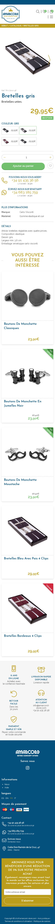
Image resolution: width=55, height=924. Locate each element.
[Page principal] (11, 14)
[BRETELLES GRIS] (27, 58)
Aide (7, 787)
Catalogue (15, 26)
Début (5, 26)
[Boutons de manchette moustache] (27, 453)
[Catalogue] (51, 17)
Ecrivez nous (14, 840)
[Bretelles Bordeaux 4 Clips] (27, 609)
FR (11, 798)
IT (15, 798)
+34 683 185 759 (21, 832)
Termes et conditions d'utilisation (18, 921)
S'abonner (27, 900)
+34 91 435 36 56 (21, 824)
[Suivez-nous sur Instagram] (27, 767)
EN (7, 798)
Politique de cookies (42, 921)
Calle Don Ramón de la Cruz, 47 (24, 848)
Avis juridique (44, 918)
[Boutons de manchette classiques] (27, 297)
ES (3, 798)
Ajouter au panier (23, 166)
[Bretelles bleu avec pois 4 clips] (27, 531)
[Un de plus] (50, 157)
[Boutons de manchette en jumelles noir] (27, 374)
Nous (7, 784)
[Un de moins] (4, 157)
